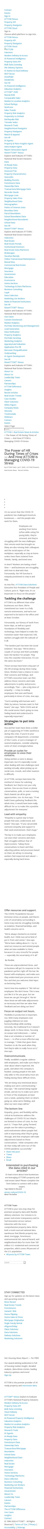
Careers (7, 380)
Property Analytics (12, 335)
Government (10, 274)
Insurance (8, 271)
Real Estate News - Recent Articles (16, 470)
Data (6, 162)
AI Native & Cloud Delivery (16, 70)
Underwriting (10, 353)
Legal (6, 292)
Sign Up (7, 1375)
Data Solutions (11, 1332)
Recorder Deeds (11, 192)
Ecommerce (9, 280)
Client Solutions (11, 401)
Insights (8, 389)
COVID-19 (21, 1192)
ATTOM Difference (12, 386)
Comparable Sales (12, 98)
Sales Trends (10, 110)
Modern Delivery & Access (16, 55)
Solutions (8, 52)
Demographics (10, 204)
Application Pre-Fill (12, 347)
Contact (8, 10)
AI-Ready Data (10, 165)
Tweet (9, 1154)
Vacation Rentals (11, 256)
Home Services (11, 283)
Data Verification (11, 332)
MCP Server (9, 73)
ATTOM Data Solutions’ (26, 584)
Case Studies (10, 398)
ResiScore (8, 107)
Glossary (8, 411)
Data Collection (11, 295)
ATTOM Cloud (10, 28)
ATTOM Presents (33, 467)
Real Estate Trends (12, 395)
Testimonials (10, 414)
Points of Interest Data (14, 207)
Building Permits (11, 180)
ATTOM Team (11, 467)
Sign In (7, 16)
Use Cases (9, 316)
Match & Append (12, 134)
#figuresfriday (10, 1326)
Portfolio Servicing (12, 338)
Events (7, 13)
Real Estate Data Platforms (16, 250)
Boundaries (9, 1451)
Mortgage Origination (14, 1320)
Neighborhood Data (13, 201)
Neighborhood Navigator (15, 128)
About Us (8, 371)
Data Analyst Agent (13, 146)
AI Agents (8, 140)
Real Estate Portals (12, 243)
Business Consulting (13, 289)
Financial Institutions (13, 1488)
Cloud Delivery (10, 1412)
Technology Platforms (14, 1475)
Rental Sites (9, 262)
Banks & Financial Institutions (17, 301)
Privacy (32, 1524)
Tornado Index (11, 122)
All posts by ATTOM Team (18, 1254)
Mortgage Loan (11, 195)
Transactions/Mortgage (15, 1448)
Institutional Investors (14, 247)
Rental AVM (9, 95)
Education (8, 277)
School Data (9, 222)
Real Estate (9, 241)
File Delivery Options (13, 67)
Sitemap (21, 1527)
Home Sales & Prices (13, 1317)
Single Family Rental (13, 1323)
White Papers (10, 405)
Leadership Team (12, 377)
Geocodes (8, 177)
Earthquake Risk (11, 119)
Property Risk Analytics (14, 113)
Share (8, 1157)
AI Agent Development (14, 356)
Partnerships (10, 383)
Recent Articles (11, 392)
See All (7, 83)
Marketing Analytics (13, 341)
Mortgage (8, 268)
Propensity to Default (14, 116)
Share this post (13, 1151)
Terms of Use (21, 1524)
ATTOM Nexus (11, 19)
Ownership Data (11, 186)
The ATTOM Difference (14, 1509)
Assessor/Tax (10, 171)
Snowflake (8, 77)
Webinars (8, 417)
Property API (10, 22)
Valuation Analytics (12, 89)
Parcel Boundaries (12, 213)
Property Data (10, 168)
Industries (8, 237)
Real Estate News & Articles (26, 432)
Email (8, 1160)
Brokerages (9, 253)
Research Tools (11, 125)
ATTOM (8, 432)
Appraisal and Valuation (15, 344)
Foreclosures (10, 1308)
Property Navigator (13, 25)
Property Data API (12, 61)
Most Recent (10, 1302)
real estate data (29, 1385)
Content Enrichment (13, 319)
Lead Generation (11, 329)
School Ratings (11, 104)
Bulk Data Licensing (13, 64)
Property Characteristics (15, 174)
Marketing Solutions (13, 1338)
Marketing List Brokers (14, 298)
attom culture (10, 1192)
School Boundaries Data (15, 216)
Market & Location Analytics (17, 101)
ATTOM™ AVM (11, 92)
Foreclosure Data (12, 183)
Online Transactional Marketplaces (19, 259)
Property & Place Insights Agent (18, 143)
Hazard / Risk (10, 1311)
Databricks (9, 79)
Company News (11, 408)
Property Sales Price (13, 198)
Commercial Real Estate (15, 265)
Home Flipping (10, 1314)
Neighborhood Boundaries (16, 219)
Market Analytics (11, 322)
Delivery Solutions (12, 1335)
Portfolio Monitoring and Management (21, 326)
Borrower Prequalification (15, 350)
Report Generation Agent (15, 149)
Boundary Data (11, 210)
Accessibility (9, 1527)
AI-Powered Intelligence (15, 58)
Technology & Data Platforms (17, 286)
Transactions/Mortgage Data (17, 189)
